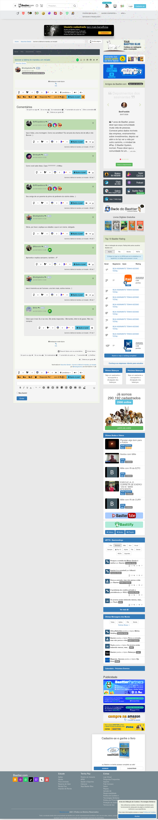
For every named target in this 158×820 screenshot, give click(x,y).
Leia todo (133, 151)
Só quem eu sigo (32, 110)
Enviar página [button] (96, 41)
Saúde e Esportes (87, 781)
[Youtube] (47, 779)
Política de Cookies (149, 812)
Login (131, 6)
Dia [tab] (111, 545)
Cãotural (84, 784)
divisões (141, 193)
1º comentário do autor (72, 110)
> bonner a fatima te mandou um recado (83, 365)
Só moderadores (56, 110)
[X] (41, 779)
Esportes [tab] (127, 553)
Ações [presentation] (110, 252)
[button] (15, 6)
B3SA (128, 350)
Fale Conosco (108, 784)
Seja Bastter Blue (87, 786)
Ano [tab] (130, 545)
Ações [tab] (126, 549)
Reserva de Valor (64, 784)
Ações (60, 777)
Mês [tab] (124, 545)
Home (17, 41)
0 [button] (32, 92)
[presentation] (20, 387)
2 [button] (40, 264)
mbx (36, 307)
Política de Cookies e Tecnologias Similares (111, 796)
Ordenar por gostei (56, 112)
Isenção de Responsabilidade (109, 792)
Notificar (92, 355)
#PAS (83, 779)
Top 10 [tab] (118, 549)
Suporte (106, 781)
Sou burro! (23, 393)
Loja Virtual (107, 777)
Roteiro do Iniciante (88, 777)
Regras (106, 788)
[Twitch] (36, 779)
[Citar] (83, 97)
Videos (110, 532)
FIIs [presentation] (119, 252)
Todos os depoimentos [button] (124, 164)
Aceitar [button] (137, 816)
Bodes (120, 532)
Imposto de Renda (65, 788)
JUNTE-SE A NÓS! (124, 428)
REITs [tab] (119, 553)
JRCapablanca (40, 121)
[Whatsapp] (25, 779)
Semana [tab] (117, 545)
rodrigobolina (28, 68)
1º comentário (81, 355)
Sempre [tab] (109, 549)
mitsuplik (37, 154)
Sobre (105, 786)
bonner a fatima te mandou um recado (32, 59)
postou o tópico (124, 632)
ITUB (128, 285)
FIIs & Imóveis (63, 781)
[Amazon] (15, 779)
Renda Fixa (62, 786)
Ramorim (38, 246)
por (126, 562)
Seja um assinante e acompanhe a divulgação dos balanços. (112, 378)
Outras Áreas (123, 625)
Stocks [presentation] (129, 252)
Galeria (38, 52)
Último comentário (88, 110)
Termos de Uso (109, 805)
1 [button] (37, 203)
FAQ (22, 52)
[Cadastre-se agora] (79, 31)
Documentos (30, 52)
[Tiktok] (31, 779)
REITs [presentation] (138, 252)
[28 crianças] (107, 6)
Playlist (131, 532)
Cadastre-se (140, 6)
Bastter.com (64, 812)
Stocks (60, 779)
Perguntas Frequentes (111, 779)
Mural (16, 52)
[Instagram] (20, 779)
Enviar (22, 398)
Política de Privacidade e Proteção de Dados (112, 801)
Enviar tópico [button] (91, 351)
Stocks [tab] (138, 549)
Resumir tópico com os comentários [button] (71, 351)
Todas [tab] (112, 622)
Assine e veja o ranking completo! (124, 355)
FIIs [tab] (132, 549)
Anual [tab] (136, 545)
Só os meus (44, 110)
